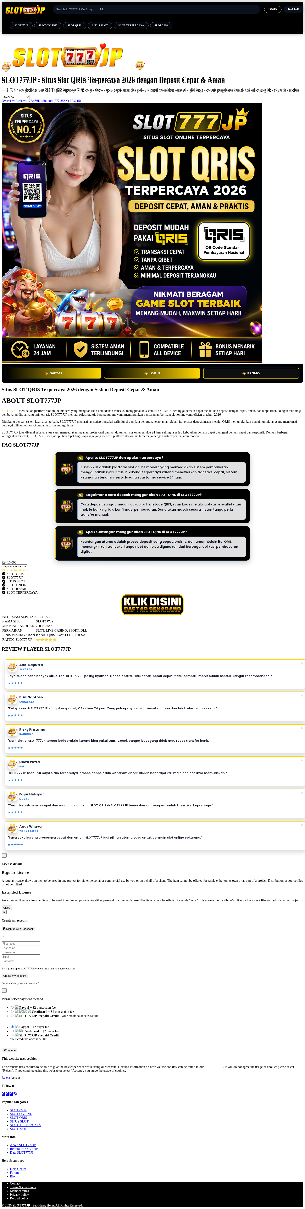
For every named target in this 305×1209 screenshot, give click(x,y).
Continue (10, 1050)
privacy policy (214, 1067)
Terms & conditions (23, 1187)
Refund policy (19, 1198)
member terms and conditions (92, 968)
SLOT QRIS (74, 25)
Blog (13, 1176)
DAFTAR (293, 9)
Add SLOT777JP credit (25, 1043)
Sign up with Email (17, 936)
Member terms (19, 1191)
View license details (15, 570)
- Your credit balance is (54, 1017)
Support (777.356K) (55, 100)
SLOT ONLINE (48, 25)
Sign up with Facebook (19, 928)
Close (6, 907)
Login (43, 983)
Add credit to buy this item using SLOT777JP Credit (44, 1019)
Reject (6, 1077)
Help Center (18, 1169)
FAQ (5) (75, 100)
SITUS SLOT (100, 25)
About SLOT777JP (23, 1145)
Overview (8, 100)
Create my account (14, 975)
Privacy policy (19, 1194)
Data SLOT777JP (22, 1152)
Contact (15, 1183)
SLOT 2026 (161, 25)
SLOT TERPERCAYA (131, 25)
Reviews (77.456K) (28, 100)
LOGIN (272, 9)
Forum (14, 1172)
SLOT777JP (21, 25)
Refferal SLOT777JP (24, 1149)
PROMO (253, 373)
